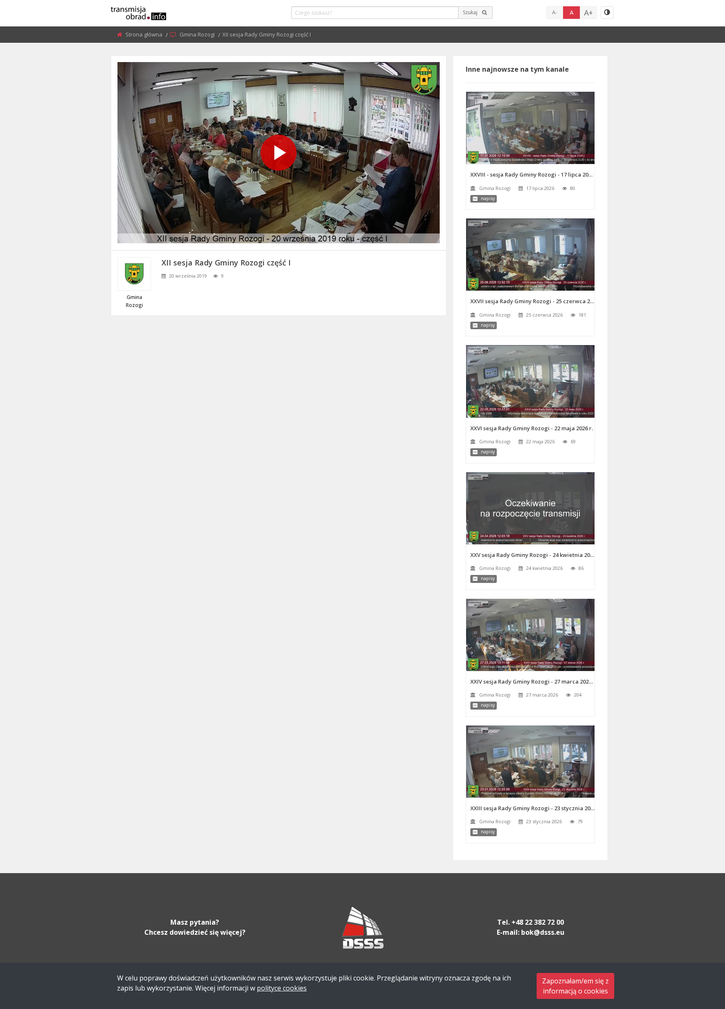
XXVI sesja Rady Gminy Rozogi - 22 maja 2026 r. (531, 428)
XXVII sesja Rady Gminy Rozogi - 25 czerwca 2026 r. (532, 301)
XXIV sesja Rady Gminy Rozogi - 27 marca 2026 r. (532, 681)
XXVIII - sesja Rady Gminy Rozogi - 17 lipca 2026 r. (532, 174)
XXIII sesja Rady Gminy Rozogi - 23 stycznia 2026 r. (532, 808)
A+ (588, 13)
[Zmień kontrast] (607, 12)
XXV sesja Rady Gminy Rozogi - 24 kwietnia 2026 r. (532, 555)
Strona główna (144, 34)
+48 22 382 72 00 (537, 922)
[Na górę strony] (697, 956)
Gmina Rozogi (198, 34)
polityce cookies (282, 988)
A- (554, 12)
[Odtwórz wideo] (279, 153)
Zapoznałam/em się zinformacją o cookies (575, 986)
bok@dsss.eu (542, 932)
